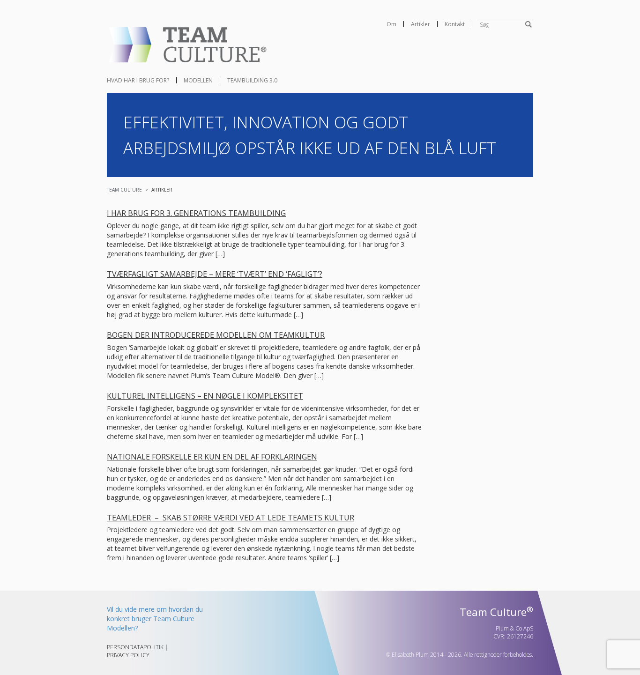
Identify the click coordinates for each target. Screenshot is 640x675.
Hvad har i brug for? (138, 80)
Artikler (420, 24)
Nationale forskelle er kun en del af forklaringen (212, 457)
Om (391, 24)
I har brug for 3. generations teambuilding (196, 213)
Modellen (198, 80)
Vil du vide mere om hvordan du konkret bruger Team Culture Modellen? (155, 618)
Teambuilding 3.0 (252, 80)
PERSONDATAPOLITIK (135, 647)
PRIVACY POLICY (128, 655)
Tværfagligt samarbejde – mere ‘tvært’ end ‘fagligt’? (214, 274)
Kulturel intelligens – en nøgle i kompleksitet (205, 396)
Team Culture (124, 189)
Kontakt (455, 24)
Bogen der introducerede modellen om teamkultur (216, 335)
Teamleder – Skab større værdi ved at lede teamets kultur (230, 517)
